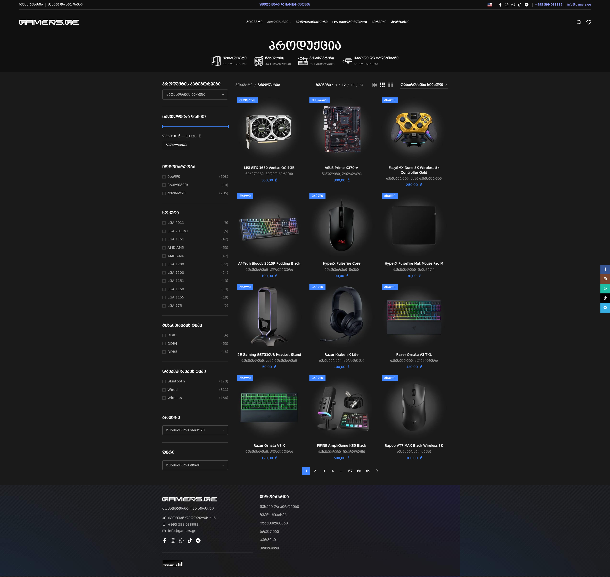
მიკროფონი (354, 452)
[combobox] (195, 94)
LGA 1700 (176, 264)
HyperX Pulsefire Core (341, 263)
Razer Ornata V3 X (269, 445)
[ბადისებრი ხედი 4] (390, 85)
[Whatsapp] (181, 540)
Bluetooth (176, 381)
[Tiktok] (189, 540)
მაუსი (354, 270)
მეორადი (177, 193)
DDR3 (172, 335)
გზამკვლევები (274, 523)
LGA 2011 (176, 223)
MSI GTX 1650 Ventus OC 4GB (269, 168)
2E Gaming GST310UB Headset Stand (269, 355)
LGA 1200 (176, 272)
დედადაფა (352, 174)
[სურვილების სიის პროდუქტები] (588, 22)
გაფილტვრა (176, 145)
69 (368, 471)
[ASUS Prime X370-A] (341, 129)
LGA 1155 (176, 297)
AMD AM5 (176, 248)
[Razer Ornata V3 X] (269, 407)
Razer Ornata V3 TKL (414, 355)
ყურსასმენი (353, 361)
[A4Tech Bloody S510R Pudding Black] (269, 225)
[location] (402, 521)
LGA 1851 (176, 239)
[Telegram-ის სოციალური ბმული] (526, 4)
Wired (173, 390)
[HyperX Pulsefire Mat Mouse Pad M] (414, 225)
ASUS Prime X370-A (341, 168)
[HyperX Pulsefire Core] (341, 225)
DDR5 (172, 352)
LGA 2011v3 (178, 231)
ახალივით (178, 185)
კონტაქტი (269, 548)
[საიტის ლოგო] (49, 22)
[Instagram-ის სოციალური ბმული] (506, 4)
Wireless (175, 398)
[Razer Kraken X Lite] (341, 316)
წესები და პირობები (279, 507)
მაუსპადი (426, 270)
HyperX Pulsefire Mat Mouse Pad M (414, 263)
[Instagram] (173, 540)
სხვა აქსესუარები (426, 178)
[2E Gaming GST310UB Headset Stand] (269, 316)
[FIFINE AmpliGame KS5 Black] (341, 407)
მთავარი (244, 85)
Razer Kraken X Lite (342, 355)
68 (359, 471)
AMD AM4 (176, 256)
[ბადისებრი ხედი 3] (382, 85)
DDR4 (172, 343)
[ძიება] (579, 22)
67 (350, 471)
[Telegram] (198, 540)
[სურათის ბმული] (189, 499)
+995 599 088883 (183, 524)
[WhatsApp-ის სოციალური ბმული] (513, 4)
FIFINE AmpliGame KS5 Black (341, 445)
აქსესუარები (397, 178)
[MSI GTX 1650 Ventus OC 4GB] (269, 129)
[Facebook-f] (164, 540)
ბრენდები (269, 532)
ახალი (174, 176)
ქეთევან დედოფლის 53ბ (192, 518)
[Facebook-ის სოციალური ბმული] (500, 4)
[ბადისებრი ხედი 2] (374, 85)
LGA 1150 (176, 289)
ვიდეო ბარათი (279, 174)
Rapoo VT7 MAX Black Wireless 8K (414, 445)
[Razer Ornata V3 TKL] (414, 316)
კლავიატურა (281, 270)
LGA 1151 (176, 281)
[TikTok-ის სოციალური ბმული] (520, 4)
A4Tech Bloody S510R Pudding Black (269, 263)
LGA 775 (175, 306)
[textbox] (195, 94)
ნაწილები (254, 174)
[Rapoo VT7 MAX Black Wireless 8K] (414, 407)
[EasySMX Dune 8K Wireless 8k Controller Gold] (414, 129)
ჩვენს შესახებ (273, 515)
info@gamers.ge (182, 531)
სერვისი (268, 540)
